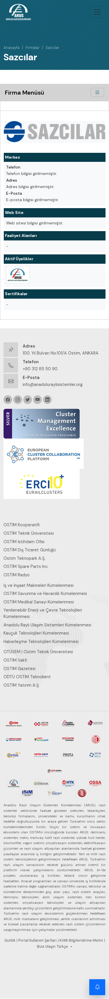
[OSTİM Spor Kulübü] (95, 738)
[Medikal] (54, 792)
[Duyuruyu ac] (97, 987)
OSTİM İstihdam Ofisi (23, 541)
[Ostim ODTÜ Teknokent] (68, 738)
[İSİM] (27, 792)
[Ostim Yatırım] (68, 723)
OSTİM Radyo (16, 575)
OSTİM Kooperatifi (21, 524)
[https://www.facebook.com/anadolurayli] (7, 399)
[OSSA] (95, 783)
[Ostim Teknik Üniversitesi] (95, 723)
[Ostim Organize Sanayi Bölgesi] (13, 723)
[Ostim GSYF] (41, 754)
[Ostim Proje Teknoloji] (95, 754)
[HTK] (68, 783)
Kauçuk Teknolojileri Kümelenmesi (36, 633)
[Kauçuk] (82, 792)
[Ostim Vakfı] (41, 723)
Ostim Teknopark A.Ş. (24, 558)
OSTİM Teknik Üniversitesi (28, 533)
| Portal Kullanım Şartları (37, 940)
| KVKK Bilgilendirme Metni (80, 940)
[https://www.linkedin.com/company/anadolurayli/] (47, 399)
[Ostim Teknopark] (41, 738)
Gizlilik (9, 940)
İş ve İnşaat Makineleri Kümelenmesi (38, 585)
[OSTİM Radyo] (13, 754)
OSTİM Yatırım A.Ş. (21, 685)
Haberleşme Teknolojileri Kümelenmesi (40, 641)
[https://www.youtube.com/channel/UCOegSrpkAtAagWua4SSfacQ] (37, 399)
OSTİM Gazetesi (19, 668)
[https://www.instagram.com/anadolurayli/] (17, 399)
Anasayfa (11, 47)
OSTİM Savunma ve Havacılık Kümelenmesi (45, 593)
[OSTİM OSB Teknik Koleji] (13, 738)
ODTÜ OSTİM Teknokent (27, 676)
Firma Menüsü (24, 92)
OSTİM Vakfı (15, 660)
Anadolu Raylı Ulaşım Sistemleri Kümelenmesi (47, 625)
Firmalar (33, 47)
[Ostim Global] (54, 770)
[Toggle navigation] (97, 12)
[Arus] (13, 783)
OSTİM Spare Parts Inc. (26, 566)
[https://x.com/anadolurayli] (27, 399)
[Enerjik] (41, 783)
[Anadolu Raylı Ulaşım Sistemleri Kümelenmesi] (17, 275)
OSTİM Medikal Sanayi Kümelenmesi (38, 602)
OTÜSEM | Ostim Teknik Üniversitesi (38, 651)
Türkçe (62, 946)
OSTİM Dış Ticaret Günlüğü (29, 549)
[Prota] (68, 754)
